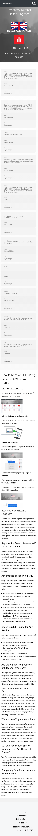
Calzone (7, 327)
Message (6, 71)
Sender (5, 84)
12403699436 (9, 251)
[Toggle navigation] (34, 3)
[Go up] (26, 812)
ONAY (6, 200)
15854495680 (9, 86)
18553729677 (9, 301)
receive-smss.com (21, 827)
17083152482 (9, 170)
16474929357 (9, 142)
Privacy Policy (22, 819)
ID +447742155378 (19, 31)
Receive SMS (7, 3)
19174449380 (9, 117)
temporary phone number (10, 586)
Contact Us (22, 816)
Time (5, 91)
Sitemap (23, 823)
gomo (6, 276)
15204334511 (9, 225)
